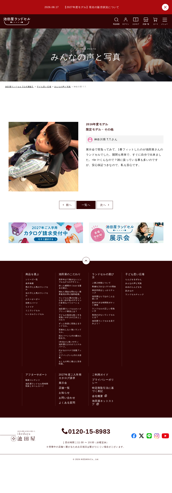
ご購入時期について (101, 283)
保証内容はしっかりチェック (103, 291)
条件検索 (30, 283)
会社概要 (97, 396)
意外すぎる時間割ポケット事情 (103, 304)
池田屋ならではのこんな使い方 (103, 297)
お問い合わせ (67, 397)
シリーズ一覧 (32, 279)
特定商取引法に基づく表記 (103, 389)
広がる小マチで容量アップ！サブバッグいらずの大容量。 (70, 354)
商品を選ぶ (32, 274)
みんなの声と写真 (62, 87)
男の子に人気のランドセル (37, 288)
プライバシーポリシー (103, 381)
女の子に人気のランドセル (37, 294)
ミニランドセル (33, 310)
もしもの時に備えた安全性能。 (70, 362)
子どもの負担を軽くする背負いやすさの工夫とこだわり (70, 317)
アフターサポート (36, 374)
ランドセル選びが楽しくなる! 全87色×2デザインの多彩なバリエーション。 (70, 301)
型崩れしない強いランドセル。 (70, 331)
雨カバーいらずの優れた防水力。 (70, 337)
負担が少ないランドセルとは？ (103, 316)
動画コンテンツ (33, 380)
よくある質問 (67, 402)
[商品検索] (116, 20)
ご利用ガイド (100, 374)
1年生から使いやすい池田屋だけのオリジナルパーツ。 (70, 344)
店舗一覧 (64, 387)
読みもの (129, 291)
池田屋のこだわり (70, 274)
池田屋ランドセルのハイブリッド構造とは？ (70, 310)
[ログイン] (125, 20)
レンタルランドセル (35, 314)
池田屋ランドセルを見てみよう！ (103, 322)
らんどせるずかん (133, 279)
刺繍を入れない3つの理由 (104, 286)
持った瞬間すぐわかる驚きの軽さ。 (70, 287)
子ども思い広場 (44, 87)
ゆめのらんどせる (133, 287)
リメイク (30, 307)
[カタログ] (135, 20)
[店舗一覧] (146, 20)
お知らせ (64, 392)
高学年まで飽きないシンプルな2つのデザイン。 (70, 280)
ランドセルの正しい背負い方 (103, 310)
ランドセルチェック (134, 294)
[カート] (155, 20)
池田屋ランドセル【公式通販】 (19, 87)
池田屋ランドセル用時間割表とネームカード (37, 385)
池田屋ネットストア (103, 402)
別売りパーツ (32, 303)
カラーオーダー (33, 299)
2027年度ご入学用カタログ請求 (70, 376)
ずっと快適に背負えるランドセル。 (70, 325)
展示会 (63, 382)
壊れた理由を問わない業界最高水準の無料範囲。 (70, 293)
